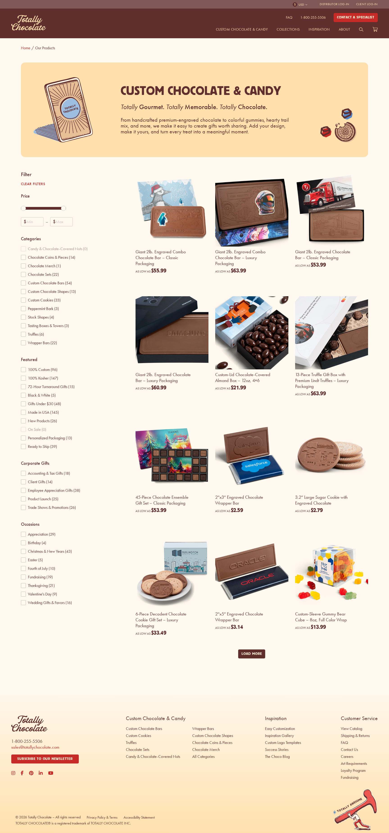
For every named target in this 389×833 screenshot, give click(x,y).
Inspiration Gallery (279, 735)
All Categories (203, 756)
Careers (347, 756)
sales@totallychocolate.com (35, 747)
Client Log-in (367, 4)
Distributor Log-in (334, 4)
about (344, 29)
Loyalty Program (353, 770)
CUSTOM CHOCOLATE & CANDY (242, 29)
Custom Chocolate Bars (144, 728)
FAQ (289, 17)
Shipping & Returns (355, 735)
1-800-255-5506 (313, 17)
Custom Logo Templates (283, 742)
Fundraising (349, 777)
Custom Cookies (138, 735)
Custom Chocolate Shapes (212, 735)
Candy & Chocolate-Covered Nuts (153, 756)
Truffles (131, 742)
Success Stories (276, 749)
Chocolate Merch (206, 749)
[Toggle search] (361, 29)
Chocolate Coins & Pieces (212, 742)
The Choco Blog (277, 756)
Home (27, 47)
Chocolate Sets (137, 749)
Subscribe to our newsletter (45, 759)
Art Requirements (354, 763)
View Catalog (351, 728)
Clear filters (33, 184)
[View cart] (375, 29)
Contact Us (349, 749)
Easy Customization (280, 728)
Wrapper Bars (203, 728)
